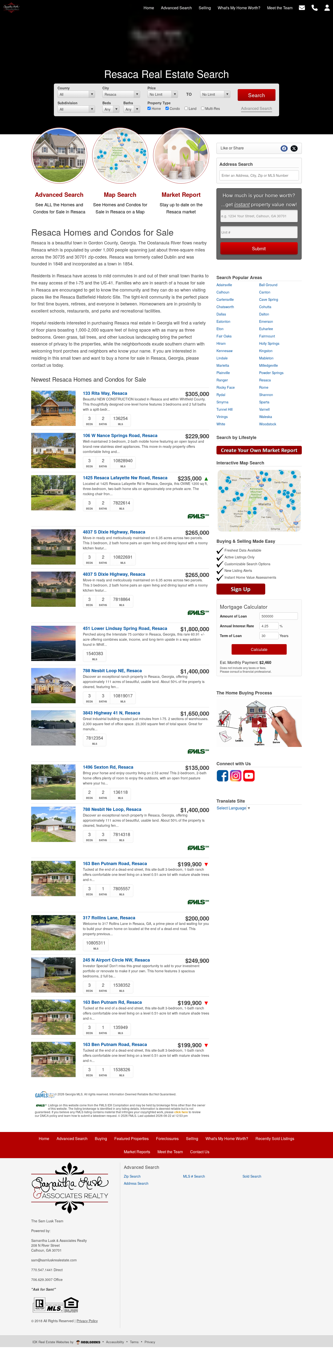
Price (151, 87)
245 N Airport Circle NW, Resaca (116, 960)
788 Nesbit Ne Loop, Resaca (112, 809)
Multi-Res (212, 108)
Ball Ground (268, 284)
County (64, 87)
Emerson (266, 321)
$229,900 (197, 436)
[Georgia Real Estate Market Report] (259, 449)
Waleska (265, 416)
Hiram (221, 343)
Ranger (222, 379)
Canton (264, 292)
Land (192, 108)
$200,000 (197, 918)
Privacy (150, 1342)
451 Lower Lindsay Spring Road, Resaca (125, 628)
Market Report (181, 194)
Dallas (221, 314)
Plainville (223, 372)
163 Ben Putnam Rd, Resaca (112, 1002)
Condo (174, 108)
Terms (134, 1342)
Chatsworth (225, 306)
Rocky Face (225, 387)
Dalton (264, 314)
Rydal (220, 394)
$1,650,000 (194, 713)
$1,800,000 (194, 629)
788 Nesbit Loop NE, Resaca (112, 670)
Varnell (264, 409)
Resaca (265, 379)
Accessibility (115, 1342)
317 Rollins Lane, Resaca (109, 917)
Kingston (266, 350)
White (220, 423)
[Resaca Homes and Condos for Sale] (59, 155)
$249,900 (197, 960)
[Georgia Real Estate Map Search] (259, 500)
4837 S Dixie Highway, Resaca (114, 531)
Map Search (120, 194)
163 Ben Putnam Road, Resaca (115, 863)
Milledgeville (268, 365)
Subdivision (68, 102)
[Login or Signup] (327, 7)
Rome (263, 387)
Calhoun (222, 292)
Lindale (222, 358)
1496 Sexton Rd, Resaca (108, 767)
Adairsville (224, 284)
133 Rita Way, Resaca (105, 393)
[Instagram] (236, 775)
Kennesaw (224, 350)
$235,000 (193, 478)
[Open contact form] (302, 7)
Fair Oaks (224, 336)
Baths (128, 102)
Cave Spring (268, 299)
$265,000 (197, 532)
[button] (259, 722)
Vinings (222, 416)
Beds (106, 102)
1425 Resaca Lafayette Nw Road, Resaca (125, 477)
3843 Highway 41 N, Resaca (111, 712)
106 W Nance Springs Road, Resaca (120, 435)
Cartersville (225, 299)
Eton (220, 328)
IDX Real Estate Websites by (53, 1342)
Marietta (222, 365)
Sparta (264, 401)
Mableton (266, 358)
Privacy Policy (87, 1320)
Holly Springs (269, 343)
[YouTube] (249, 775)
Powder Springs (271, 372)
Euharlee (266, 328)
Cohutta (265, 306)
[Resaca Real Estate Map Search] (120, 155)
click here (181, 1112)
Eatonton (223, 321)
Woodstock (267, 423)
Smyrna (222, 401)
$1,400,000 (194, 671)
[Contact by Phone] (315, 7)
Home (156, 108)
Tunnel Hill (224, 409)
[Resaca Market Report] (181, 155)
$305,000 (197, 394)
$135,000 (197, 767)
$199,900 (193, 864)
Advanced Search (256, 108)
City (105, 87)
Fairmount (267, 336)
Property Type (159, 102)
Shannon (266, 394)
